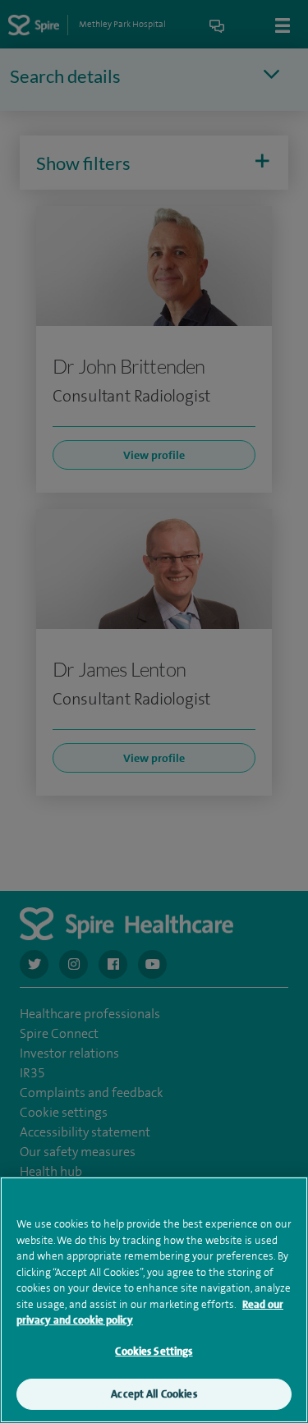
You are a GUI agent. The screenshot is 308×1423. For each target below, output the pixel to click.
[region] (154, 1300)
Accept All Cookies (153, 1394)
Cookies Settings (153, 1351)
